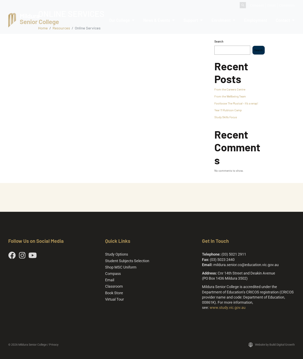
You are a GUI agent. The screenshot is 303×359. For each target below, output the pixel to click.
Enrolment (221, 20)
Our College (119, 20)
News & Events (156, 20)
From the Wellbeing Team (230, 96)
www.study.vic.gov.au (227, 307)
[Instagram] (22, 255)
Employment (255, 20)
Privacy (54, 344)
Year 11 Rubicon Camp (228, 110)
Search (218, 41)
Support (190, 20)
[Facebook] (12, 255)
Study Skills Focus (225, 117)
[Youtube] (32, 255)
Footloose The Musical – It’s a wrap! (236, 103)
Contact (283, 20)
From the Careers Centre (229, 89)
